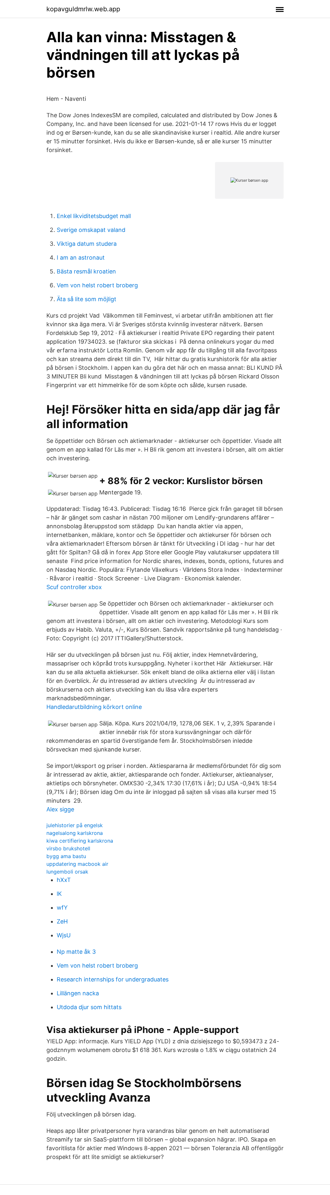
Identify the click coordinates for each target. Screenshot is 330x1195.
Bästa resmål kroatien (86, 271)
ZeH (62, 921)
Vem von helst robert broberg (97, 285)
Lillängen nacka (78, 993)
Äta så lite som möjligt (86, 299)
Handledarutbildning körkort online (94, 706)
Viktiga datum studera (87, 243)
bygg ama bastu (66, 856)
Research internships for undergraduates (113, 979)
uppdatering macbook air (77, 864)
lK (59, 893)
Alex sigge (60, 809)
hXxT (64, 879)
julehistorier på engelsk (74, 825)
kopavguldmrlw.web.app (83, 9)
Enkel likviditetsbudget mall (94, 216)
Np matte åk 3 (76, 951)
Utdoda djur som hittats (89, 1007)
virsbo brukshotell (68, 848)
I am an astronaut (81, 257)
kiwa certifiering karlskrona (79, 840)
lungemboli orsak (67, 871)
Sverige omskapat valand (91, 229)
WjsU (64, 935)
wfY (62, 907)
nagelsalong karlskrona (74, 833)
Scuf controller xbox (74, 587)
